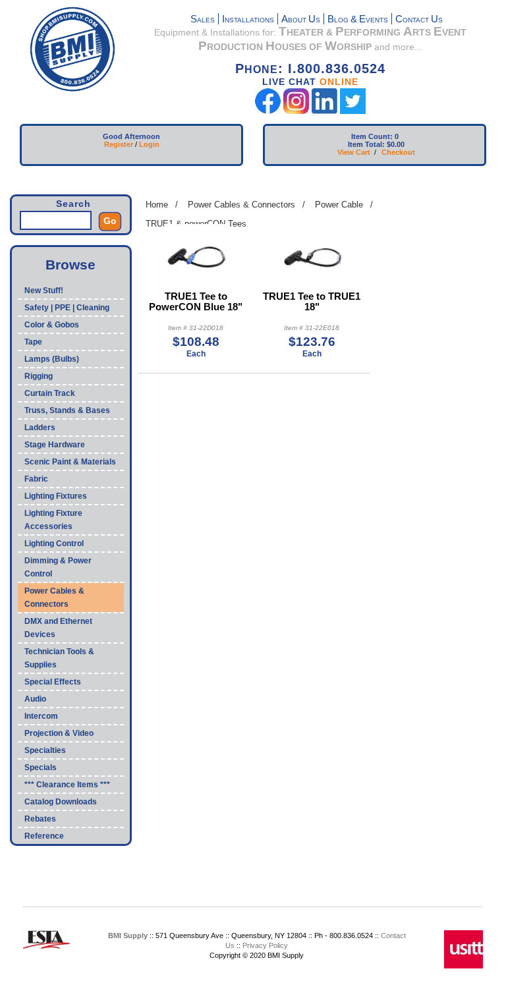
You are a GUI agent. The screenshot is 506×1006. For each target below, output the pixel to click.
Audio (35, 699)
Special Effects (52, 681)
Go (110, 220)
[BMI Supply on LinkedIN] (324, 111)
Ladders (39, 427)
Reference (44, 836)
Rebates (40, 819)
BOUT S (300, 20)
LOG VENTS (357, 20)
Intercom (41, 716)
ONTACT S (419, 20)
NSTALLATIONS (248, 20)
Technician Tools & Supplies (59, 658)
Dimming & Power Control (58, 567)
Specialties (45, 750)
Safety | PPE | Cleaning (66, 307)
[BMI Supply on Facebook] (268, 111)
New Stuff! (43, 290)
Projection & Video (59, 733)
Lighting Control (54, 543)
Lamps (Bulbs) (51, 359)
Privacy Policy (265, 945)
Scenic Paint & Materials (70, 461)
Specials (40, 767)
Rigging (38, 376)
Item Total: (366, 144)
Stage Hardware (54, 444)
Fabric (36, 479)
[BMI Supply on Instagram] (296, 111)
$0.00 (396, 144)
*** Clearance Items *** (67, 784)
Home (157, 205)
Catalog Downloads (60, 801)
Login (149, 144)
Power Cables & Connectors (54, 597)
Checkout (398, 152)
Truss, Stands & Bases (67, 410)
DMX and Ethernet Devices (58, 628)
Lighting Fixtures (55, 496)
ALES (202, 20)
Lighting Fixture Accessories (53, 520)
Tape (33, 342)
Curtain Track (49, 393)
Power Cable (339, 205)
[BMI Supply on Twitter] (353, 111)
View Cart (353, 152)
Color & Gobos (51, 324)
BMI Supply (128, 935)
